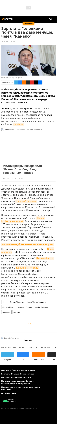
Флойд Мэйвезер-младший (23, 219)
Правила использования (23, 370)
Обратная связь (8, 393)
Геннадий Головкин (26, 201)
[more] (52, 178)
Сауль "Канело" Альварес (36, 302)
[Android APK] (9, 401)
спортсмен (6, 312)
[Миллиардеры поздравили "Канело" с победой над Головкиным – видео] (28, 145)
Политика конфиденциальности (16, 377)
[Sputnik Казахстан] (8, 20)
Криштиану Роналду (27, 267)
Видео (22, 347)
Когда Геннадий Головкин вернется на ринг (27, 244)
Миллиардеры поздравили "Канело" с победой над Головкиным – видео (22, 169)
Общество (33, 347)
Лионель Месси (8, 307)
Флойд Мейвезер (41, 307)
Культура (45, 347)
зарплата (17, 312)
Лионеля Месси (44, 258)
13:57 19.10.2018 (8, 41)
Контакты (5, 374)
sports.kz (18, 124)
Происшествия (8, 347)
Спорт (5, 302)
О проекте (6, 370)
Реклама (15, 374)
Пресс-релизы (27, 374)
